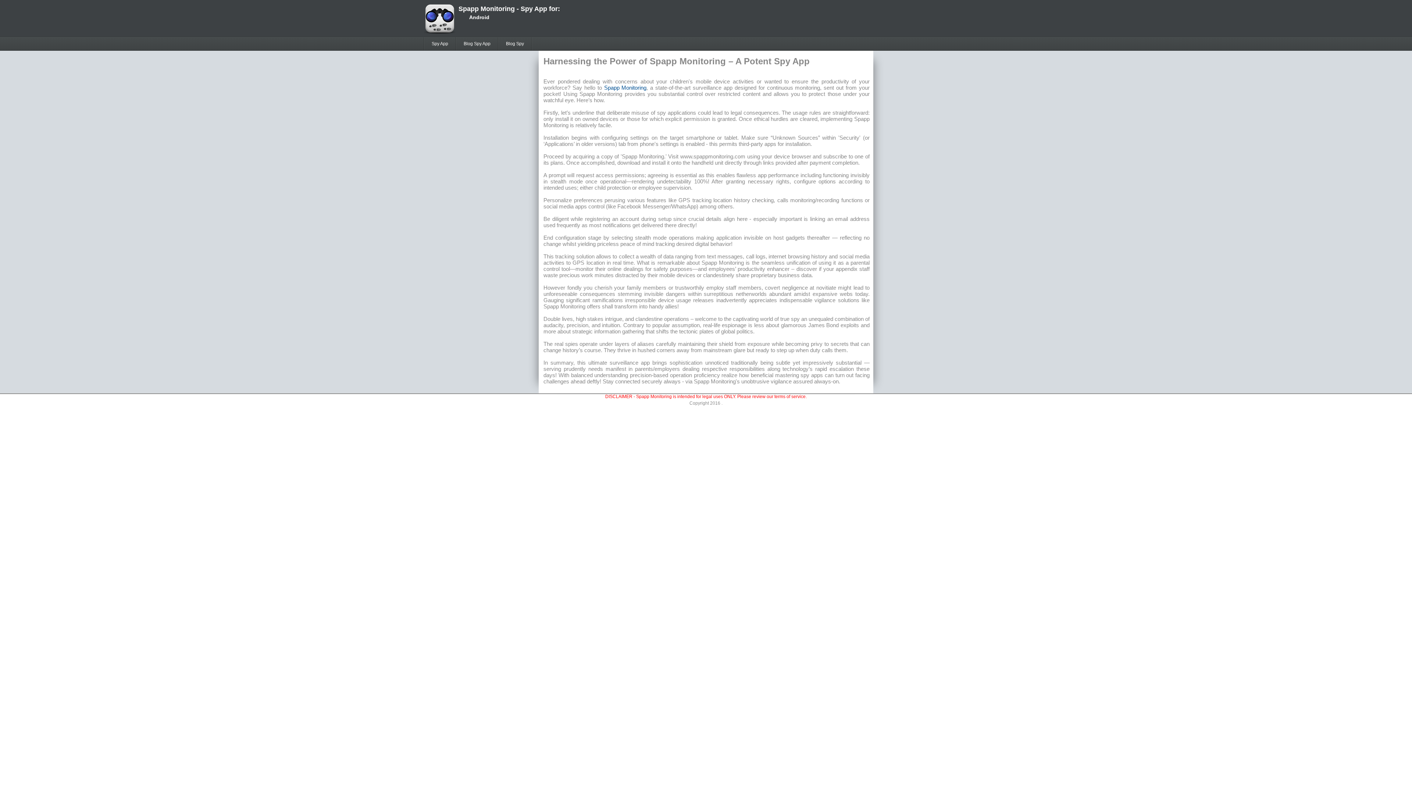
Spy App (440, 43)
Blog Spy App (477, 43)
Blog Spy (515, 43)
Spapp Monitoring (625, 88)
